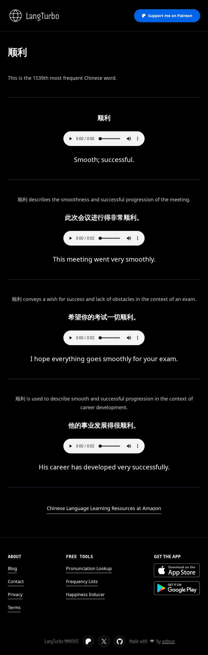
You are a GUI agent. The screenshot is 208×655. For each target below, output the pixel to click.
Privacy (15, 594)
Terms (14, 608)
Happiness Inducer (85, 594)
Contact (16, 581)
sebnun (168, 641)
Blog (12, 568)
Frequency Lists (82, 581)
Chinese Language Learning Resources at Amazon (104, 508)
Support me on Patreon (170, 15)
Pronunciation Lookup (89, 568)
